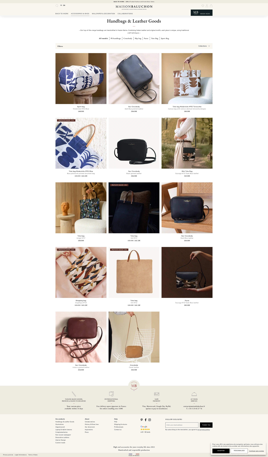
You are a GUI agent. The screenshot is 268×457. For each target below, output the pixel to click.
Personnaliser (239, 450)
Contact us (118, 430)
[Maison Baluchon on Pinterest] (141, 421)
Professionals (118, 427)
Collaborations (125, 14)
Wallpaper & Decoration (103, 14)
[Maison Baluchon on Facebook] (145, 421)
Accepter (220, 450)
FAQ (115, 422)
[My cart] (211, 6)
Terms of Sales (33, 455)
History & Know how (92, 424)
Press (87, 432)
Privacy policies (8, 455)
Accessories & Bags (80, 14)
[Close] (263, 421)
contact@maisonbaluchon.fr (194, 406)
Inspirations (89, 430)
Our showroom (90, 427)
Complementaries (61, 432)
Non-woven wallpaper (63, 435)
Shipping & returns (120, 424)
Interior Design (60, 440)
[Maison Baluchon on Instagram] (149, 421)
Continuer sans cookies (256, 451)
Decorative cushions (62, 437)
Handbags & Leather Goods (64, 422)
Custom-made (60, 443)
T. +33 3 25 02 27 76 (194, 408)
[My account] (207, 7)
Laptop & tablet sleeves (63, 430)
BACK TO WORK (119, 2)
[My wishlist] (202, 7)
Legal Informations (21, 455)
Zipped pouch (60, 427)
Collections (202, 46)
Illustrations (59, 424)
